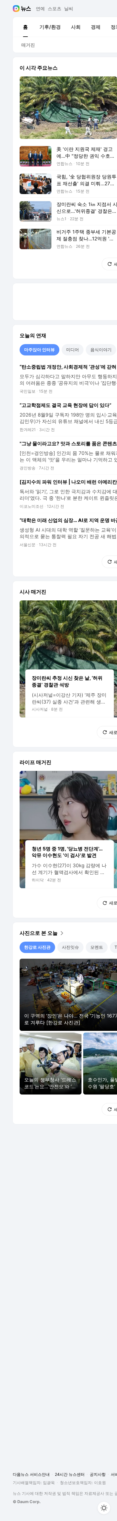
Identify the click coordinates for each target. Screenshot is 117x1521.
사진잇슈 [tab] (70, 947)
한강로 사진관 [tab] (37, 947)
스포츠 (54, 8)
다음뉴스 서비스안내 (31, 1474)
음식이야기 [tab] (101, 349)
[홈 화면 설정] (104, 1508)
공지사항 (98, 1474)
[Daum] (17, 8)
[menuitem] (25, 27)
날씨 (68, 8)
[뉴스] (26, 8)
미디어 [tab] (72, 349)
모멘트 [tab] (96, 947)
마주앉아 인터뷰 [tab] (39, 349)
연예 (40, 8)
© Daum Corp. (27, 1501)
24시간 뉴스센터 (70, 1474)
